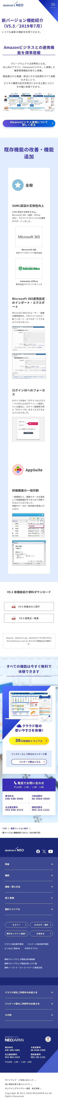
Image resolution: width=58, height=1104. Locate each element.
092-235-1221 (41, 809)
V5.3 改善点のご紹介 (29, 606)
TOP (4, 828)
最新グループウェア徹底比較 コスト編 (20, 963)
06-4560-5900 (41, 798)
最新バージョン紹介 (19, 828)
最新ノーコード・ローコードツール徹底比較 (23, 967)
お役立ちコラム (31, 948)
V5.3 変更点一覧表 (29, 618)
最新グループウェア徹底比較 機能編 (19, 959)
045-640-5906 (14, 798)
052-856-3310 (14, 809)
